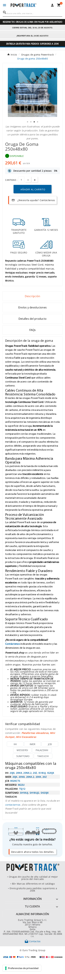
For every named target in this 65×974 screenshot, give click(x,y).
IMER (33, 744)
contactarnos (12, 804)
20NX (19, 773)
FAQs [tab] (32, 330)
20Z (35, 773)
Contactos (32, 941)
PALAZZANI (42, 750)
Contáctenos (12, 643)
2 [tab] (30, 122)
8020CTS (15, 781)
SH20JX (45, 792)
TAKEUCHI (43, 756)
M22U (21, 785)
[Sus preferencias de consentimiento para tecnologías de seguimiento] (22, 968)
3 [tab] (34, 122)
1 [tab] (27, 122)
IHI (15, 744)
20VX (38, 777)
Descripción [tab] (32, 296)
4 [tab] (37, 122)
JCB (50, 744)
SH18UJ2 (34, 792)
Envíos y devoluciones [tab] (32, 307)
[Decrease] (28, 179)
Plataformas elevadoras (35, 733)
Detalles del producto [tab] (32, 318)
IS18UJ (42, 773)
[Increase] (35, 179)
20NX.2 (27, 773)
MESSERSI (22, 750)
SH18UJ (24, 792)
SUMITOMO (23, 756)
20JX (12, 773)
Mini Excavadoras (26, 737)
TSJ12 (22, 788)
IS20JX (50, 773)
